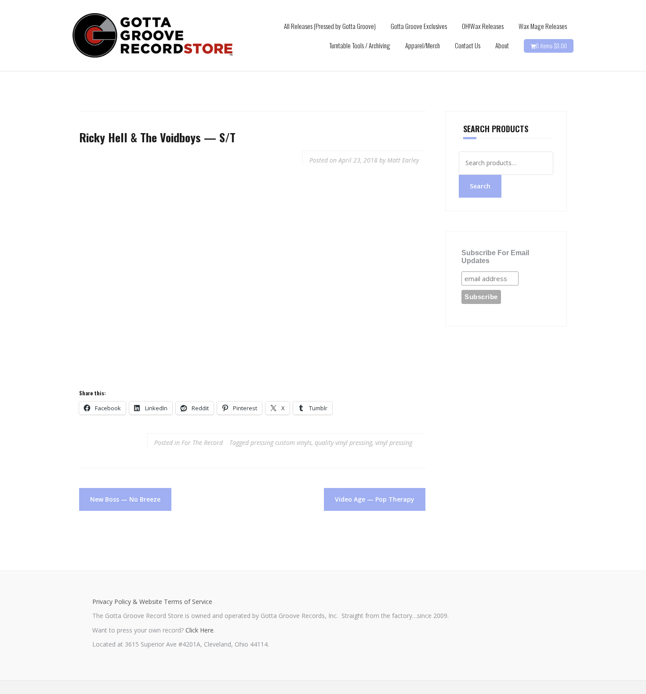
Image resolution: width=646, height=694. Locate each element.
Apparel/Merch (422, 45)
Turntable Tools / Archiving (359, 45)
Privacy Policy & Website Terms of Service (152, 601)
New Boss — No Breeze (125, 499)
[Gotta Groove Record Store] (153, 35)
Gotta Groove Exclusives (419, 26)
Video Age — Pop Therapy (374, 499)
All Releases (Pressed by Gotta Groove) (330, 26)
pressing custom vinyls (281, 442)
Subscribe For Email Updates (495, 256)
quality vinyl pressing (343, 442)
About (502, 45)
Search (480, 186)
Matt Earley (403, 160)
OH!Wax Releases (483, 26)
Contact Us (467, 45)
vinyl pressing (393, 442)
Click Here (199, 630)
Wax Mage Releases (543, 26)
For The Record (202, 442)
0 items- (551, 45)
